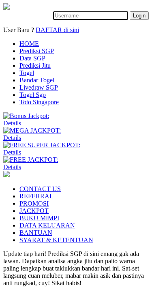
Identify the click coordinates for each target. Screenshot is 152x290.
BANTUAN (35, 232)
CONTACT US (40, 188)
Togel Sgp (32, 94)
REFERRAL (36, 196)
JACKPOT (34, 210)
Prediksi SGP (36, 50)
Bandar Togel (36, 80)
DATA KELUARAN (47, 225)
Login (139, 16)
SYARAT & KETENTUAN (56, 239)
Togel (26, 72)
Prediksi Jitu (35, 65)
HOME (29, 43)
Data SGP (32, 58)
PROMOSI (34, 203)
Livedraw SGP (38, 87)
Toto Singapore (39, 102)
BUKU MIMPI (39, 218)
